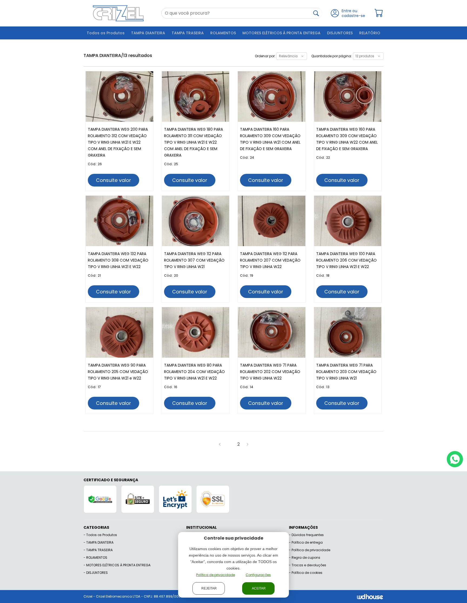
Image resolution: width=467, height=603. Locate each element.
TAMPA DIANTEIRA (148, 33)
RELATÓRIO (369, 33)
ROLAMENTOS (223, 33)
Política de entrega (307, 542)
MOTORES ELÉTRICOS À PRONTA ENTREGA (281, 33)
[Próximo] (247, 444)
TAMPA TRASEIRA (188, 33)
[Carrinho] (379, 13)
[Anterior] (220, 444)
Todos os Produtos (106, 33)
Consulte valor (113, 180)
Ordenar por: (265, 56)
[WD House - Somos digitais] (369, 596)
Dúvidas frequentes (308, 535)
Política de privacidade (311, 550)
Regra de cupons (306, 557)
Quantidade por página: (331, 56)
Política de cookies (307, 572)
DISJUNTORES (340, 33)
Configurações (258, 574)
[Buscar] (316, 13)
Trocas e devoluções (309, 565)
